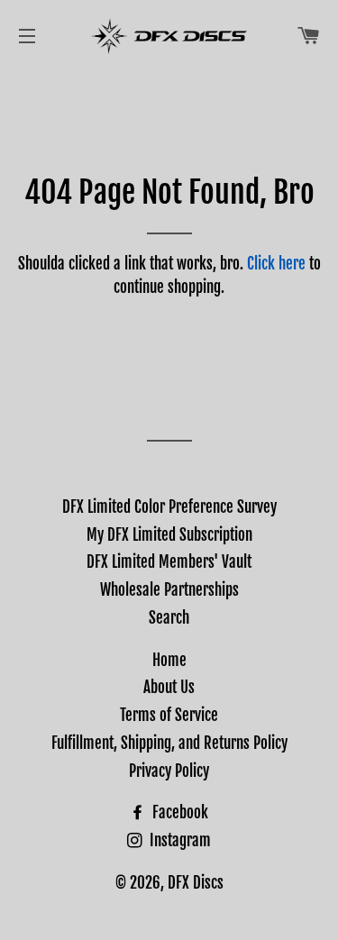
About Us (169, 687)
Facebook (178, 812)
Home (169, 660)
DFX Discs (196, 882)
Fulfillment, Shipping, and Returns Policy (169, 743)
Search (169, 617)
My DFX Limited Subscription (169, 534)
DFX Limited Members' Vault (169, 561)
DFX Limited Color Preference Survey (169, 506)
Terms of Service (169, 715)
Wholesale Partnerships (169, 589)
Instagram (178, 840)
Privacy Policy (169, 771)
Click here (276, 263)
